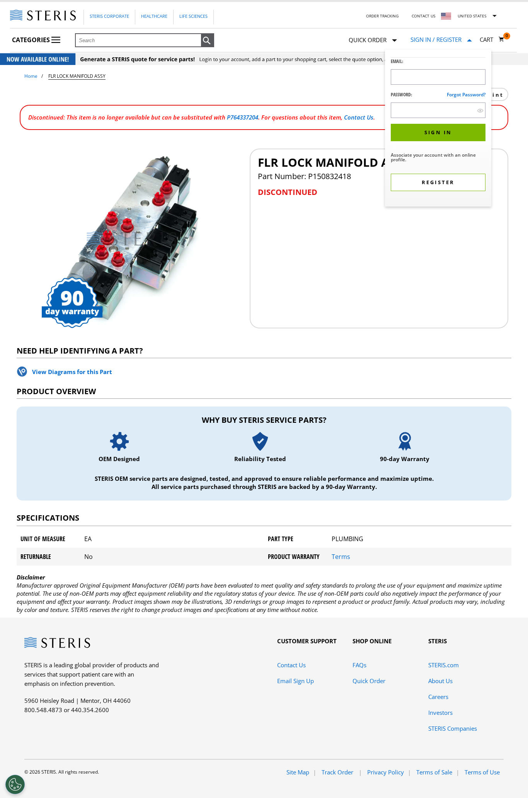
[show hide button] (480, 110)
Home (30, 76)
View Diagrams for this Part (72, 372)
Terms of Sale (434, 772)
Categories (31, 40)
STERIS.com (443, 665)
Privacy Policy (385, 772)
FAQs (359, 665)
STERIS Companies (452, 728)
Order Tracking (382, 16)
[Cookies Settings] (15, 784)
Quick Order (369, 681)
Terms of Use (482, 772)
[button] (207, 40)
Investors (440, 712)
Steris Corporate (109, 16)
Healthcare (154, 16)
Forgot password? (466, 94)
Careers (438, 697)
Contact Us (423, 16)
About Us (440, 681)
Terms (341, 556)
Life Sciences (193, 16)
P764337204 (242, 117)
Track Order (338, 772)
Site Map (297, 772)
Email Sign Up (295, 681)
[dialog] (438, 129)
